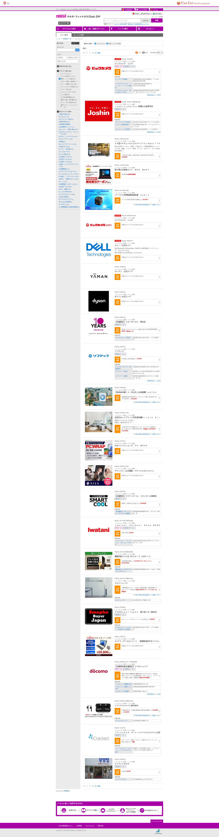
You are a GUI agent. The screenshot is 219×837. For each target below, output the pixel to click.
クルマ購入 (65, 154)
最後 (99, 53)
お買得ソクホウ (66, 157)
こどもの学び (66, 191)
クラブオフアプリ (66, 199)
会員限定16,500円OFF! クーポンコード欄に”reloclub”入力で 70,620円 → (139, 398)
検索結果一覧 (67, 39)
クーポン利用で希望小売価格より (135, 199)
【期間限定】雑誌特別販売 (69, 207)
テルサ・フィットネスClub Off (71, 9)
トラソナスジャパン (121, 720)
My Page (157, 13)
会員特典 (129, 174)
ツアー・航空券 (66, 149)
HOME (136, 13)
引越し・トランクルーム (69, 176)
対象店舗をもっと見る (154, 95)
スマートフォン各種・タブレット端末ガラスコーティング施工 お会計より (139, 741)
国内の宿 (65, 114)
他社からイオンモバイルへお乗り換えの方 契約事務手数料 (140, 330)
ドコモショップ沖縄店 (122, 691)
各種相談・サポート (68, 184)
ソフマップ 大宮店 (121, 371)
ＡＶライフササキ (120, 779)
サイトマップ (90, 825)
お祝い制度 (64, 197)
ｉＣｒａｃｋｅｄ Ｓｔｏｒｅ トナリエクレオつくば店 (123, 750)
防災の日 (130, 24)
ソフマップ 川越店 (121, 376)
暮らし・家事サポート (69, 179)
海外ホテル (65, 146)
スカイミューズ (120, 600)
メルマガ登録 (143, 9)
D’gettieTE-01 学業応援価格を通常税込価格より (140, 711)
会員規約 (79, 825)
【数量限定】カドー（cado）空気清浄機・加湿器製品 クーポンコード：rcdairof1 (140, 589)
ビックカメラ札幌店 (121, 79)
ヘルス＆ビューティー (69, 174)
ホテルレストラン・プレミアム (69, 133)
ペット (63, 181)
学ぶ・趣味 (65, 189)
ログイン (155, 9)
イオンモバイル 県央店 (122, 337)
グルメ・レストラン (69, 136)
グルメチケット (66, 139)
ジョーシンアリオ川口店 (122, 122)
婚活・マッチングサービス (69, 165)
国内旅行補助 (65, 124)
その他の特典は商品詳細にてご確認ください (147, 204)
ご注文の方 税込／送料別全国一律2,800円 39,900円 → (138, 156)
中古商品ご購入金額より (132, 359)
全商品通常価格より (137, 562)
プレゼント (64, 117)
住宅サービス (66, 186)
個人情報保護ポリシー (66, 825)
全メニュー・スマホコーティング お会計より (138, 619)
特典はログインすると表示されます (132, 71)
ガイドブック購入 (66, 119)
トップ (58, 39)
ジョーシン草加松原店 (122, 124)
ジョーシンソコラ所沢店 (122, 129)
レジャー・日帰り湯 (69, 129)
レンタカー (65, 151)
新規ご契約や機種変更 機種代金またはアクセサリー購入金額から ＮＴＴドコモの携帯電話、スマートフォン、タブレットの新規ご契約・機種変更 (140, 675)
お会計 (126, 771)
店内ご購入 (128, 533)
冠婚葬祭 (64, 169)
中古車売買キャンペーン (141, 24)
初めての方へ (145, 13)
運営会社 (100, 825)
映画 (62, 141)
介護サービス (66, 162)
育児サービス (66, 159)
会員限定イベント (67, 127)
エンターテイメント (68, 144)
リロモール (64, 204)
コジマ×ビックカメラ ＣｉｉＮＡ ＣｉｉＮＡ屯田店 (123, 85)
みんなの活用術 (66, 202)
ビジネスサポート (67, 194)
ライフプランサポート (68, 171)
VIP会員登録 (128, 9)
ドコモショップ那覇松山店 (123, 684)
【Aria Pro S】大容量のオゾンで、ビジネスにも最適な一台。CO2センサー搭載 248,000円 (139, 429)
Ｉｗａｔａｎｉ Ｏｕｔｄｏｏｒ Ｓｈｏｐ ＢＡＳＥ (123, 542)
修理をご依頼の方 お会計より (134, 503)
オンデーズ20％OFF (120, 24)
